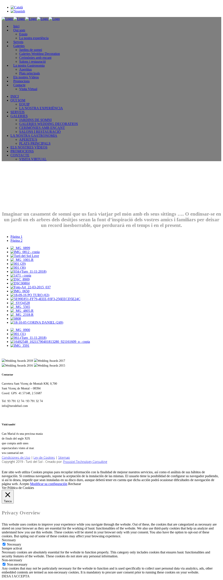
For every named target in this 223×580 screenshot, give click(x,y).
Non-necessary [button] (12, 560)
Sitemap (64, 457)
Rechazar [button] (74, 484)
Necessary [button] (9, 540)
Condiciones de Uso (16, 457)
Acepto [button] (24, 484)
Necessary (14, 544)
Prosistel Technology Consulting (85, 462)
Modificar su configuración (48, 484)
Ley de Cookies (44, 457)
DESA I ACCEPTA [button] (16, 576)
